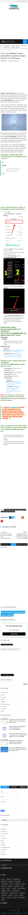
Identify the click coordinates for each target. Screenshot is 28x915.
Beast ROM (4, 881)
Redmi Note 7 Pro (14, 893)
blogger (13, 544)
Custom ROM (5, 692)
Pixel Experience (21, 888)
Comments (23, 787)
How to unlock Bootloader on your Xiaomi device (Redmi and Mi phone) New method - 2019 (18, 749)
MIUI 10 (3, 888)
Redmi (8, 890)
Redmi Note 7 (5, 893)
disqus (25, 544)
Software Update (15, 47)
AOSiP (3, 879)
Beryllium (11, 881)
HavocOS (4, 886)
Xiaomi (3, 897)
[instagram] (23, 1)
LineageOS (16, 886)
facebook (19, 544)
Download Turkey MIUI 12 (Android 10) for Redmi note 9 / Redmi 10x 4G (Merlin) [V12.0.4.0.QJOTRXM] (18, 735)
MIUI (3, 699)
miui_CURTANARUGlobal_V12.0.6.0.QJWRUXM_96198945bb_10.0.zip (14, 351)
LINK (6, 439)
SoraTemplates (9, 913)
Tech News (4, 706)
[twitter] (17, 1)
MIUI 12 (17, 45)
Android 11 (4, 831)
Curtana (13, 45)
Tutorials (4, 709)
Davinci (11, 883)
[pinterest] (21, 1)
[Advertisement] (14, 24)
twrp (3, 711)
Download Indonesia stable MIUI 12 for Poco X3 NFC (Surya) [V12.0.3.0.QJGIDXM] (17, 728)
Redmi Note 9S (7, 47)
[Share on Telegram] (18, 517)
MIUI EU (3, 702)
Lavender (4, 697)
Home (2, 45)
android (9, 897)
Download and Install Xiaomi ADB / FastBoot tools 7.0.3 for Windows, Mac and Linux (17, 721)
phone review (22, 897)
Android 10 (7, 45)
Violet (3, 852)
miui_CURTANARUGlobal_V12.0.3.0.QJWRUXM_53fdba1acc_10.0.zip (13, 383)
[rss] (19, 1)
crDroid (14, 897)
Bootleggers (18, 881)
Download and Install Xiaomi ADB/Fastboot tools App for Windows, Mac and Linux (16, 742)
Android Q (9, 879)
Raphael (4, 845)
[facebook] (9, 910)
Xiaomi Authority (23, 913)
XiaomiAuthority (13, 407)
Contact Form (5, 787)
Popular (14, 787)
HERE (10, 321)
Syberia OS (22, 893)
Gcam (3, 695)
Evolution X (17, 883)
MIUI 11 (8, 888)
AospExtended (16, 879)
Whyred (3, 854)
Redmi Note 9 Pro (22, 509)
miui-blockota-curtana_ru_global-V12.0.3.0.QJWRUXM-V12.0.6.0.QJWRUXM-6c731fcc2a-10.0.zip (13, 355)
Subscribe (14, 634)
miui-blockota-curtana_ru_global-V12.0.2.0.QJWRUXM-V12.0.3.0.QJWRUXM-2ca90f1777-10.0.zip (13, 389)
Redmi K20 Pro (16, 890)
